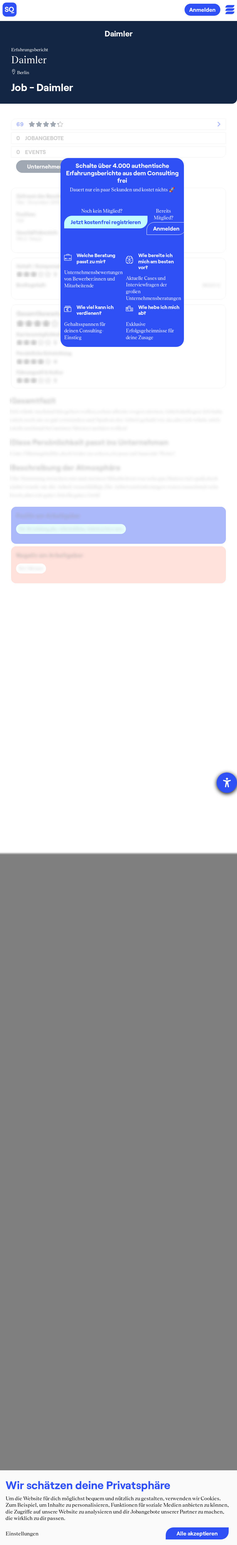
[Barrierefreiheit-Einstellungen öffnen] (227, 783)
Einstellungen (22, 1533)
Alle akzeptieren (197, 1533)
